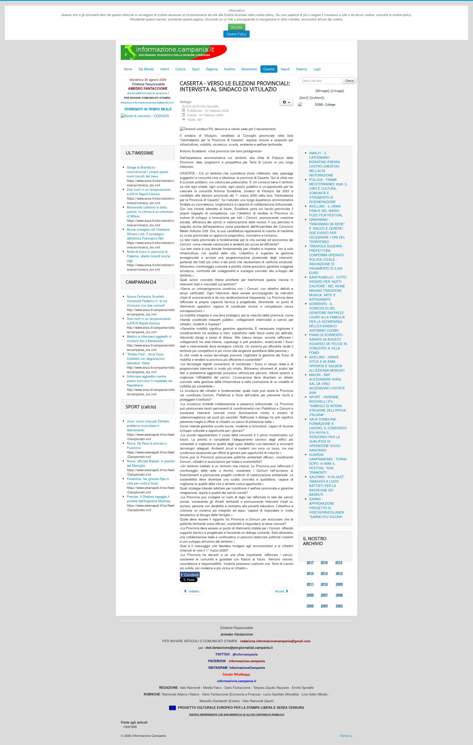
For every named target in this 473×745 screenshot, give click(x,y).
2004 (324, 605)
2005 (310, 605)
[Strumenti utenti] (286, 102)
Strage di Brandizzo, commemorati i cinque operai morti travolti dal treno (147, 171)
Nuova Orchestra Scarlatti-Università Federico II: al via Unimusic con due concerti (147, 301)
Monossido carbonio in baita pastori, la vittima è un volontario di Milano (150, 211)
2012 (339, 573)
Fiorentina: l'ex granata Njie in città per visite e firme (148, 480)
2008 (310, 594)
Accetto (236, 27)
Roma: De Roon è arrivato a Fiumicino (147, 445)
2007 (324, 594)
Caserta (268, 69)
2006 (339, 594)
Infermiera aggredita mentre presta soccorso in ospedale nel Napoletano (149, 380)
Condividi (190, 574)
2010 (324, 584)
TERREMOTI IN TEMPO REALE (148, 109)
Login (317, 69)
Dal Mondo (146, 69)
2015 (338, 562)
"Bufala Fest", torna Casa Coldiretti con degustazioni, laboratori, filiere (146, 358)
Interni (164, 69)
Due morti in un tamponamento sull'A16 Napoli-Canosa (149, 191)
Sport (196, 69)
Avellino (229, 69)
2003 (339, 605)
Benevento (249, 69)
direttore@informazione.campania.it (148, 93)
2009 (339, 584)
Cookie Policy (236, 34)
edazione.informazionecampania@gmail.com (148, 102)
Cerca (349, 80)
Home (128, 69)
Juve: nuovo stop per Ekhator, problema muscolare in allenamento (148, 425)
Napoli (285, 69)
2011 (310, 584)
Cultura (180, 69)
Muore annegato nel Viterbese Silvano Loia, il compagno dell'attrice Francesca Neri (148, 234)
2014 (310, 573)
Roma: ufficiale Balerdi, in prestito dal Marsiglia (151, 463)
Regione (212, 69)
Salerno (301, 69)
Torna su (346, 735)
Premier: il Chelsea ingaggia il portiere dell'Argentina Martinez (149, 498)
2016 (324, 562)
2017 (310, 562)
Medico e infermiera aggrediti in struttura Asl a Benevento (149, 338)
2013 (324, 573)
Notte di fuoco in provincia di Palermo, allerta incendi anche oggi (148, 256)
